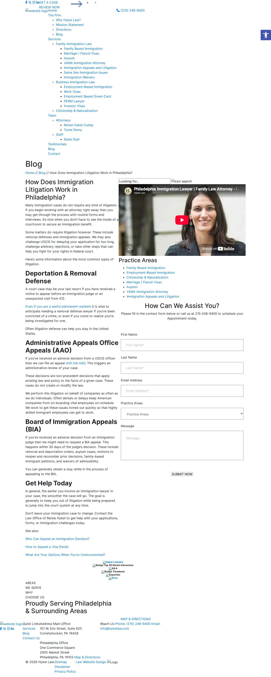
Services (54, 39)
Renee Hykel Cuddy (78, 125)
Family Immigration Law (74, 44)
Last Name (129, 357)
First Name (129, 334)
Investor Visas (74, 106)
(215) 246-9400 (132, 10)
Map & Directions (87, 657)
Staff (59, 134)
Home (52, 10)
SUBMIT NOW (182, 474)
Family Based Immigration (83, 49)
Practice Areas (132, 403)
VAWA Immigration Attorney (85, 63)
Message (127, 426)
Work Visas (72, 92)
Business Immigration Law (75, 82)
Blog (59, 34)
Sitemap (61, 662)
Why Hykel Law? (68, 20)
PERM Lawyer (74, 101)
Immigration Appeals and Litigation (90, 68)
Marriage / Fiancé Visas (81, 53)
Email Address (131, 380)
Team (52, 115)
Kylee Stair (72, 139)
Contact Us (31, 638)
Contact (54, 154)
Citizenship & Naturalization (77, 111)
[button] (266, 35)
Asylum (69, 58)
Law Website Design (91, 662)
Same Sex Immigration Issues (86, 72)
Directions (63, 29)
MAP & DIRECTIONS (136, 619)
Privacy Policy (65, 671)
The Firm (54, 15)
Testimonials (57, 144)
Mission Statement (70, 25)
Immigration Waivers (79, 77)
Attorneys (63, 120)
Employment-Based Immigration (88, 87)
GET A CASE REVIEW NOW (49, 4)
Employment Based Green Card (87, 96)
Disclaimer (62, 667)
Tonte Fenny (73, 130)
